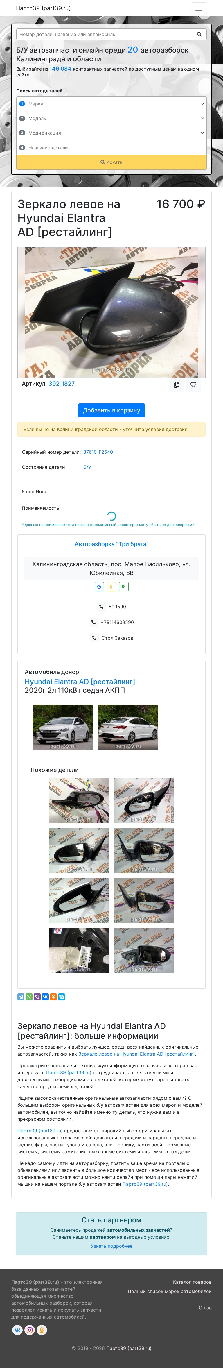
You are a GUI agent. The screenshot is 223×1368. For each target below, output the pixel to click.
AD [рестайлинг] (107, 681)
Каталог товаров (192, 1282)
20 (134, 49)
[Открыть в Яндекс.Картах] (111, 586)
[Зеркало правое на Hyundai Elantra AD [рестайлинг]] (79, 800)
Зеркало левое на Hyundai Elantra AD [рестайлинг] (136, 1054)
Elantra (66, 681)
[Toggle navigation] (199, 8)
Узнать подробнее (111, 1246)
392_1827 (61, 383)
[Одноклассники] (53, 996)
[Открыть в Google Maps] (99, 586)
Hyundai (39, 681)
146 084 (61, 68)
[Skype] (61, 996)
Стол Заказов (117, 638)
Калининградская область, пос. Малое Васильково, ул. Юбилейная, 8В (111, 568)
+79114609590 (117, 622)
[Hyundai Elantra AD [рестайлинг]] (63, 727)
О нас (205, 1307)
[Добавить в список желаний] (193, 385)
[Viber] (37, 996)
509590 (117, 606)
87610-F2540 (98, 452)
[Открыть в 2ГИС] (124, 586)
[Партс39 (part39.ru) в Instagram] (30, 1330)
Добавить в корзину (111, 410)
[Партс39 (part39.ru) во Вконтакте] (17, 1330)
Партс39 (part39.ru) (43, 8)
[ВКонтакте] (45, 996)
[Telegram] (20, 996)
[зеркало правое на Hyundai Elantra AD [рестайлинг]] (144, 850)
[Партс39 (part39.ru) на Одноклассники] (42, 1330)
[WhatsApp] (29, 996)
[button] (32, 312)
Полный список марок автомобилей (170, 1291)
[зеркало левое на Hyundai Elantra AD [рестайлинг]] (144, 800)
